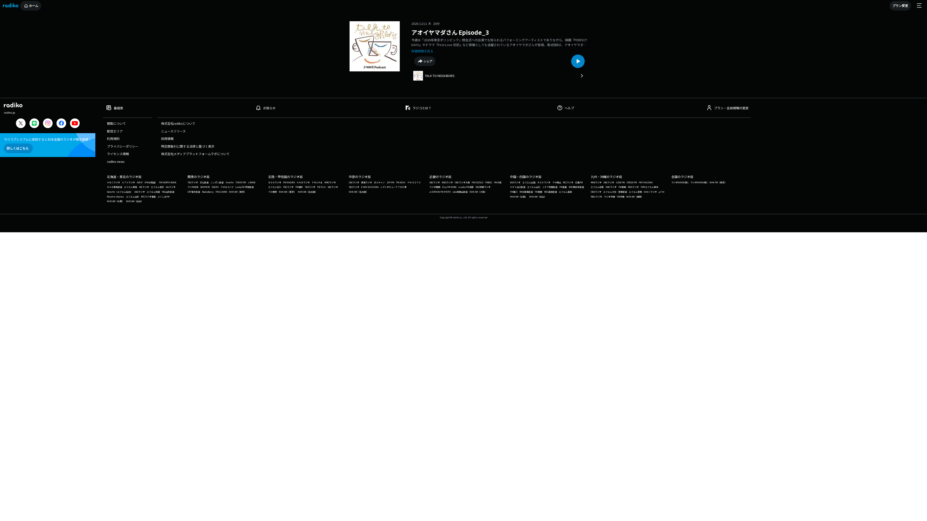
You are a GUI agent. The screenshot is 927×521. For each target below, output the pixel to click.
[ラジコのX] (21, 123)
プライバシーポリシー (122, 146)
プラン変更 (900, 5)
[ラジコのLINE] (34, 123)
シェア (428, 61)
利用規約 (113, 138)
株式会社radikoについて (178, 123)
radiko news (116, 161)
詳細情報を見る (422, 51)
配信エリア (115, 131)
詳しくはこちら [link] (18, 148)
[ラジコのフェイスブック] (61, 123)
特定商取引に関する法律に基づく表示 (187, 146)
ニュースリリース (173, 131)
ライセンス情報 (118, 153)
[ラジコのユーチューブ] (75, 123)
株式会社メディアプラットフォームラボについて (195, 153)
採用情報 (167, 138)
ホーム (33, 5)
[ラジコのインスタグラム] (48, 123)
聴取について (116, 123)
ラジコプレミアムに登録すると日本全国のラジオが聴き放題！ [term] (47, 139)
